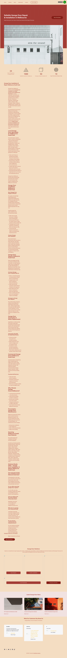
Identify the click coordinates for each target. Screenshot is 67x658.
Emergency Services (53, 582)
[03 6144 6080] (64, 2)
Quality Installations (33, 572)
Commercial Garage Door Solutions (30, 611)
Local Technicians (23, 582)
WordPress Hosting (37, 653)
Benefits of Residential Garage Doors (51, 611)
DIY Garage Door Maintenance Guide (10, 611)
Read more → (6, 613)
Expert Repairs (13, 572)
